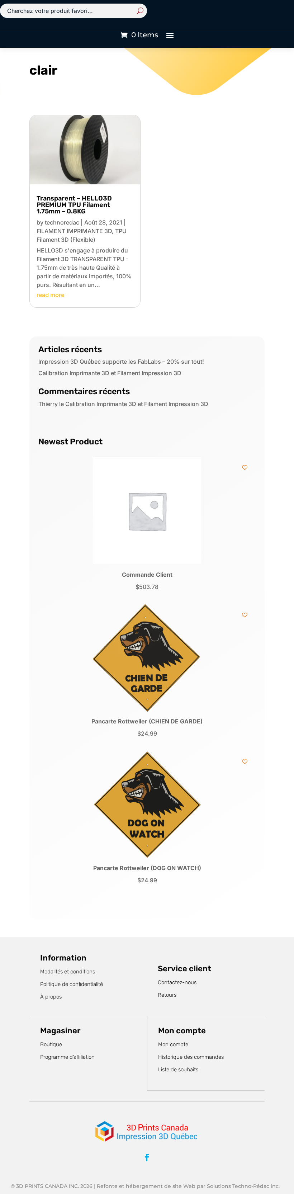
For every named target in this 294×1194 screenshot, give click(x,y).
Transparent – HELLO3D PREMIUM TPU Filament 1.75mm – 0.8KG (74, 204)
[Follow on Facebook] (147, 1157)
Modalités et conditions (67, 971)
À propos (51, 997)
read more (50, 294)
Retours (167, 995)
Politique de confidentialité (71, 984)
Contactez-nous (177, 982)
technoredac (62, 222)
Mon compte (173, 1044)
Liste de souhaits (178, 1069)
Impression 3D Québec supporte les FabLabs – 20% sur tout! (121, 361)
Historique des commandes (191, 1057)
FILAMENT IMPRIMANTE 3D (74, 231)
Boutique (51, 1044)
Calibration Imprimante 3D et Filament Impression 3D (109, 373)
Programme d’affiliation (67, 1057)
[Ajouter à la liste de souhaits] (245, 467)
